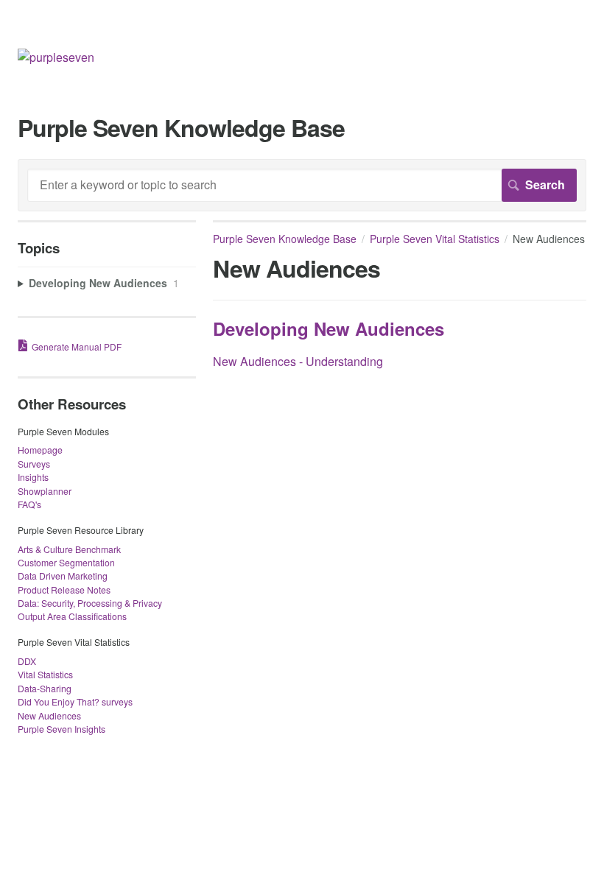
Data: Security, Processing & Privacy (90, 603)
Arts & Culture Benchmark (69, 549)
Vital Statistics (45, 674)
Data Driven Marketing (63, 575)
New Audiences (49, 715)
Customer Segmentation (66, 562)
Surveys (34, 463)
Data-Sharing (44, 688)
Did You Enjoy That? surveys (75, 701)
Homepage (40, 449)
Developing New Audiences (328, 328)
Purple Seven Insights (61, 728)
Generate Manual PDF (77, 346)
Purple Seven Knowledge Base (285, 238)
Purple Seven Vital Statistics (434, 238)
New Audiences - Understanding (298, 361)
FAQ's (29, 504)
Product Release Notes (64, 589)
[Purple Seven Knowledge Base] (56, 57)
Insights (33, 477)
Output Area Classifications (72, 616)
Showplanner (44, 491)
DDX (27, 661)
